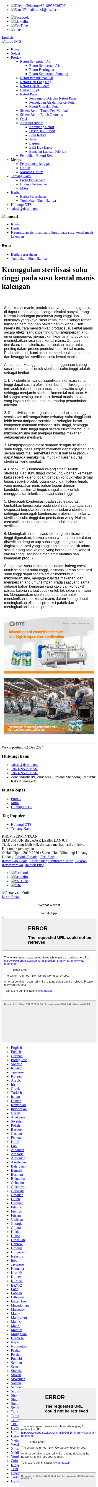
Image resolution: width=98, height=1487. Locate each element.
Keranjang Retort (41, 127)
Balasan (81, 861)
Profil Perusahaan (32, 180)
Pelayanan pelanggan (35, 164)
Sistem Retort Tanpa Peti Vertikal (44, 110)
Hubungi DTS (21, 205)
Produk (16, 57)
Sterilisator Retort (60, 861)
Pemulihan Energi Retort (38, 155)
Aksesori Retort (31, 123)
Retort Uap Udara (15, 861)
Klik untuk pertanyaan (18, 849)
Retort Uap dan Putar (44, 106)
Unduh (25, 168)
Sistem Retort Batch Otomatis (41, 115)
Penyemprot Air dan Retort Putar (52, 98)
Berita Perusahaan (33, 196)
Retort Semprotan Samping (48, 74)
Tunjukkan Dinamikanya (38, 200)
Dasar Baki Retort (42, 131)
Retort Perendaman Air (36, 78)
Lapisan (35, 143)
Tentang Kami (21, 176)
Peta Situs (47, 857)
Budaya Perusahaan (34, 184)
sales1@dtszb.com (42, 10)
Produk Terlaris (26, 857)
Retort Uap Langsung (35, 82)
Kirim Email (11, 897)
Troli (32, 139)
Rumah (16, 49)
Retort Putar (28, 94)
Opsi (23, 119)
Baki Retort (37, 135)
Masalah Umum (31, 172)
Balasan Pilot (29, 90)
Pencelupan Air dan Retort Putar (52, 102)
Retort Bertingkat (41, 70)
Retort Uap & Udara (34, 86)
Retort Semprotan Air (35, 61)
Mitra (24, 188)
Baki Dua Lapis (40, 147)
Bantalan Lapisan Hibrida (47, 151)
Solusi (15, 53)
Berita (15, 192)
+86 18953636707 (45, 5)
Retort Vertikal (12, 865)
